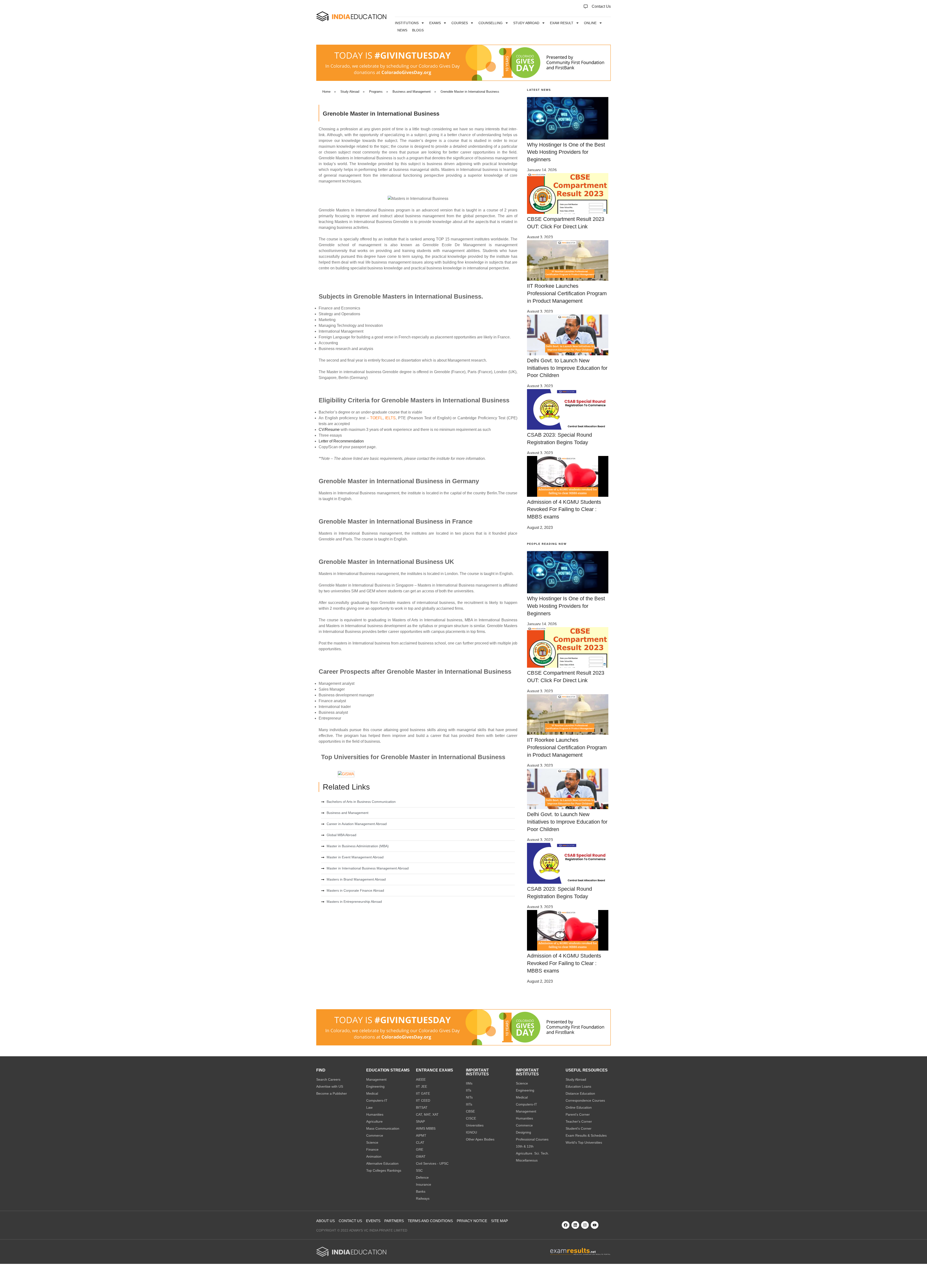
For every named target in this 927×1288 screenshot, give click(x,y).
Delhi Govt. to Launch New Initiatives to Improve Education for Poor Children (567, 367)
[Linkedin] (575, 1225)
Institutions (407, 23)
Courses (459, 23)
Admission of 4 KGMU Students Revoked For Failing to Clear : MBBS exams (564, 509)
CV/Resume (329, 429)
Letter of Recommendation (341, 441)
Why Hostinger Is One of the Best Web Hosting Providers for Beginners (566, 152)
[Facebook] (565, 1225)
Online (590, 23)
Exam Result (561, 23)
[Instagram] (585, 1225)
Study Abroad (526, 23)
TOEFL (376, 418)
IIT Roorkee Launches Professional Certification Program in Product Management (567, 293)
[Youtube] (594, 1225)
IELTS (390, 418)
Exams (435, 23)
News (402, 30)
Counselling (490, 23)
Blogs (418, 30)
